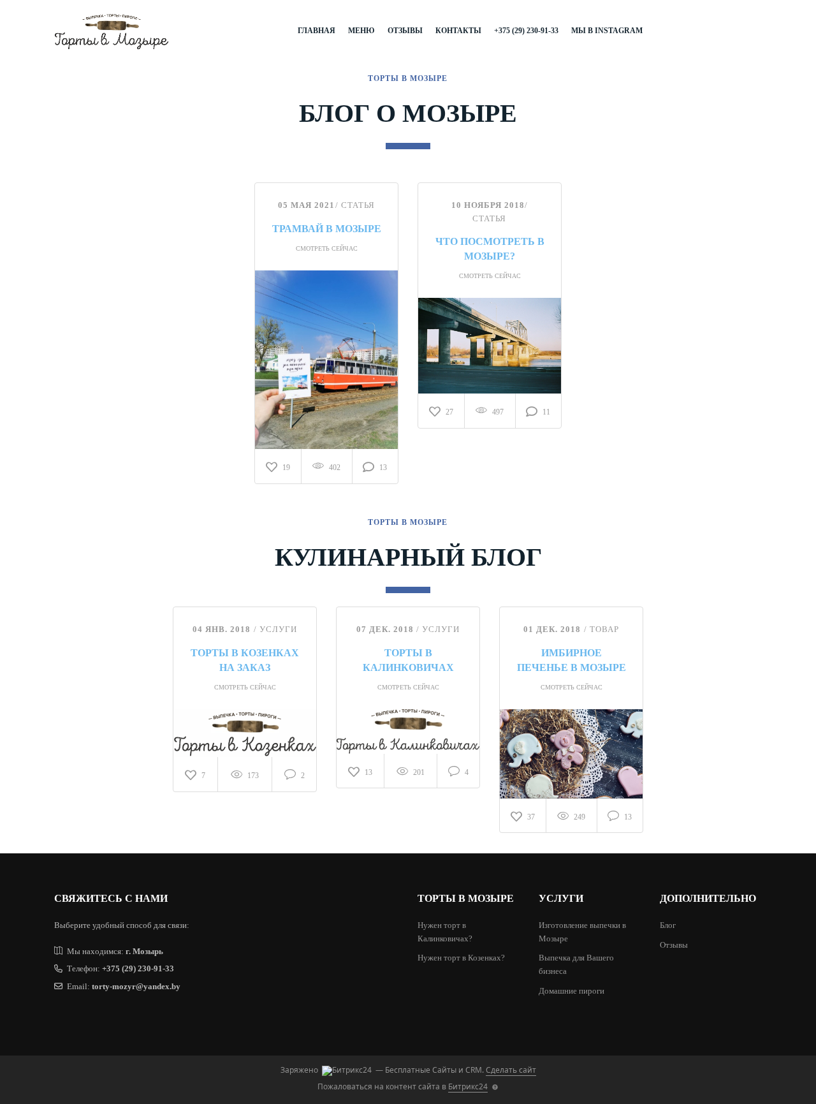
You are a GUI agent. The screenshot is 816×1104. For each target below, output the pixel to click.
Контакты (458, 30)
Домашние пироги (571, 991)
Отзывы (405, 30)
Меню (361, 30)
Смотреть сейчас (327, 248)
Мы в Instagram (607, 30)
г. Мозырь (144, 951)
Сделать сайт (511, 1069)
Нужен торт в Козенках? (461, 957)
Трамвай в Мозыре (326, 228)
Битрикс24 (468, 1086)
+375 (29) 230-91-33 (526, 30)
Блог (668, 925)
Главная (316, 30)
